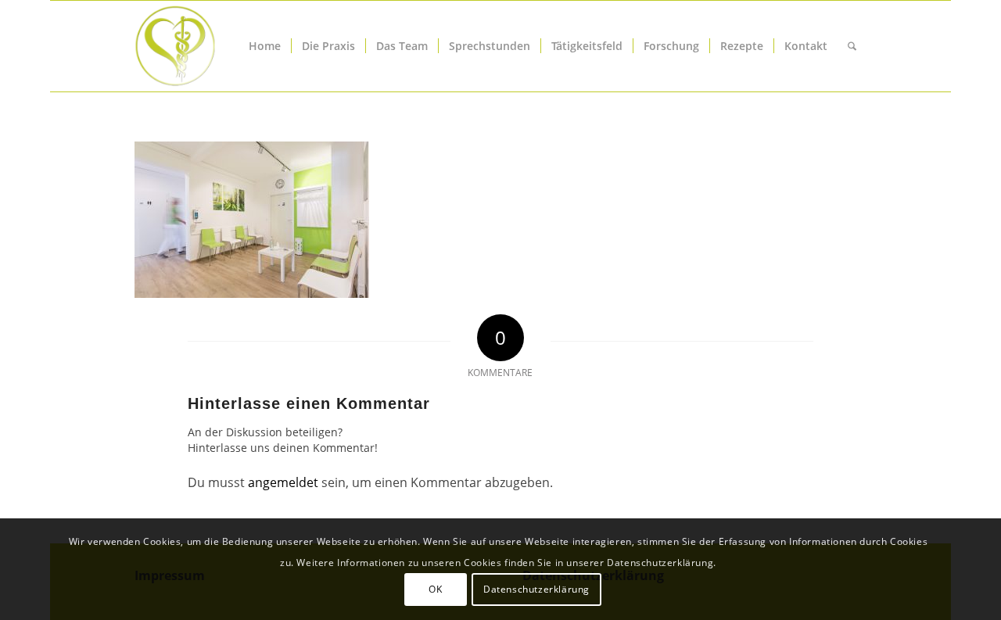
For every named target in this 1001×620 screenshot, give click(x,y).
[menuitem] (265, 46)
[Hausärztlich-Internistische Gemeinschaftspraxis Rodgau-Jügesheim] (233, 46)
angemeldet (283, 482)
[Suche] (852, 46)
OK (435, 589)
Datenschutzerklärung (536, 589)
